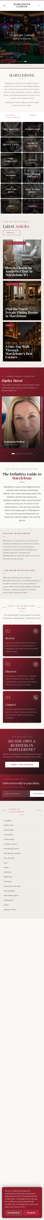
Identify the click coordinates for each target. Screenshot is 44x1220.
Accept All (31, 1213)
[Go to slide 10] (31, 453)
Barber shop (8, 825)
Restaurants (8, 900)
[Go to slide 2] (16, 453)
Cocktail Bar (8, 835)
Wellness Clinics (10, 910)
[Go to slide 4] (20, 453)
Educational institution (12, 853)
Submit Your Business (22, 764)
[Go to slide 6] (23, 453)
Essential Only (13, 1213)
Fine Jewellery (9, 858)
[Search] (39, 5)
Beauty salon (9, 830)
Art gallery (8, 821)
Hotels (6, 867)
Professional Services (12, 886)
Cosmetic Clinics (10, 844)
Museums (7, 872)
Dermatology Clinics (11, 849)
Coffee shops (9, 839)
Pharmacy (8, 881)
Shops (6, 905)
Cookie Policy (19, 1207)
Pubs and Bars (9, 891)
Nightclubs (8, 877)
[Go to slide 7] (25, 453)
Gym (5, 863)
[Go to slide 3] (18, 453)
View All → (33, 116)
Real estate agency (11, 895)
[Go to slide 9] (29, 453)
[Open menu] (4, 5)
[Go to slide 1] (13, 453)
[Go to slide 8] (27, 453)
